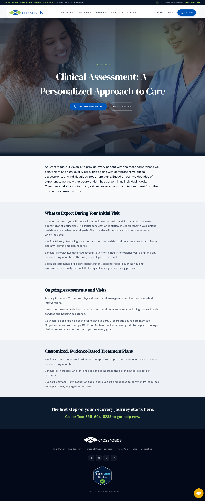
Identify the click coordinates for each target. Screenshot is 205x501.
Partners (100, 12)
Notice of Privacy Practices (99, 448)
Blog (135, 448)
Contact (131, 12)
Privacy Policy (122, 448)
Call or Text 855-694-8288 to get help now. (102, 416)
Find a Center (167, 12)
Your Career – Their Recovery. (67, 448)
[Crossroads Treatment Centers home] (26, 12)
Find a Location (122, 106)
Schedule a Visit (64, 2)
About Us (116, 12)
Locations (66, 12)
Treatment (83, 12)
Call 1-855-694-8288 (90, 106)
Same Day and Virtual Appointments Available (30, 2)
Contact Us (79, 2)
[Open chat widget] (198, 493)
